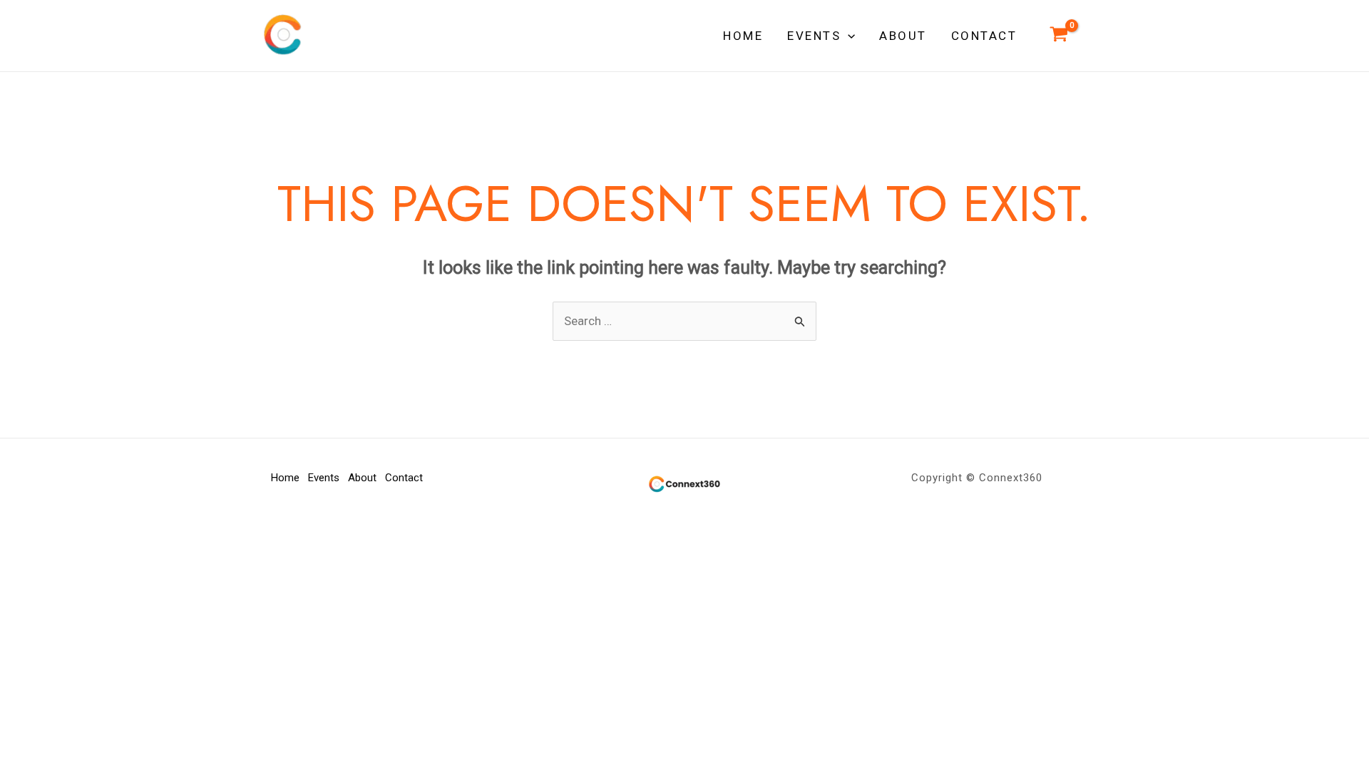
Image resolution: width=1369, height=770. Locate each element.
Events (323, 477)
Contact (404, 477)
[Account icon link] (1097, 36)
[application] (848, 35)
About (362, 477)
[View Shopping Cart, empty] (1059, 35)
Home (285, 477)
